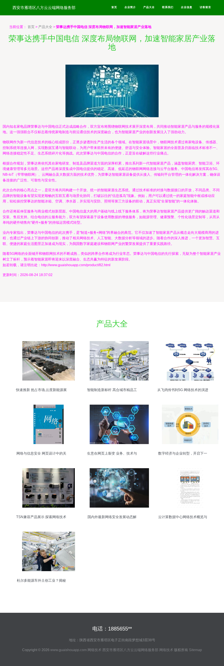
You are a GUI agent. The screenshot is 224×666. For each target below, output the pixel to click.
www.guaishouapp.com (68, 650)
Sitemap (195, 650)
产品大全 (149, 7)
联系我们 (167, 7)
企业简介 (130, 7)
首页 (114, 7)
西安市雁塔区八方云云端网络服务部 (43, 7)
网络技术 (95, 650)
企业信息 (186, 7)
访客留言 (205, 7)
